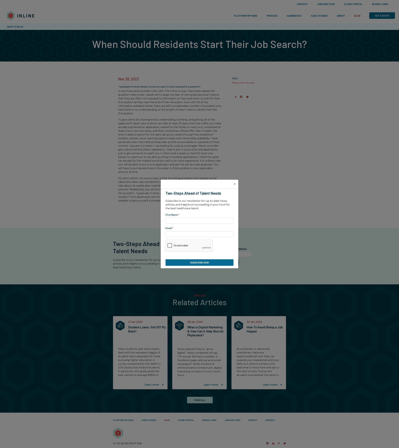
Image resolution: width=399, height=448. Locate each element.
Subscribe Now (199, 262)
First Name (172, 214)
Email (169, 228)
